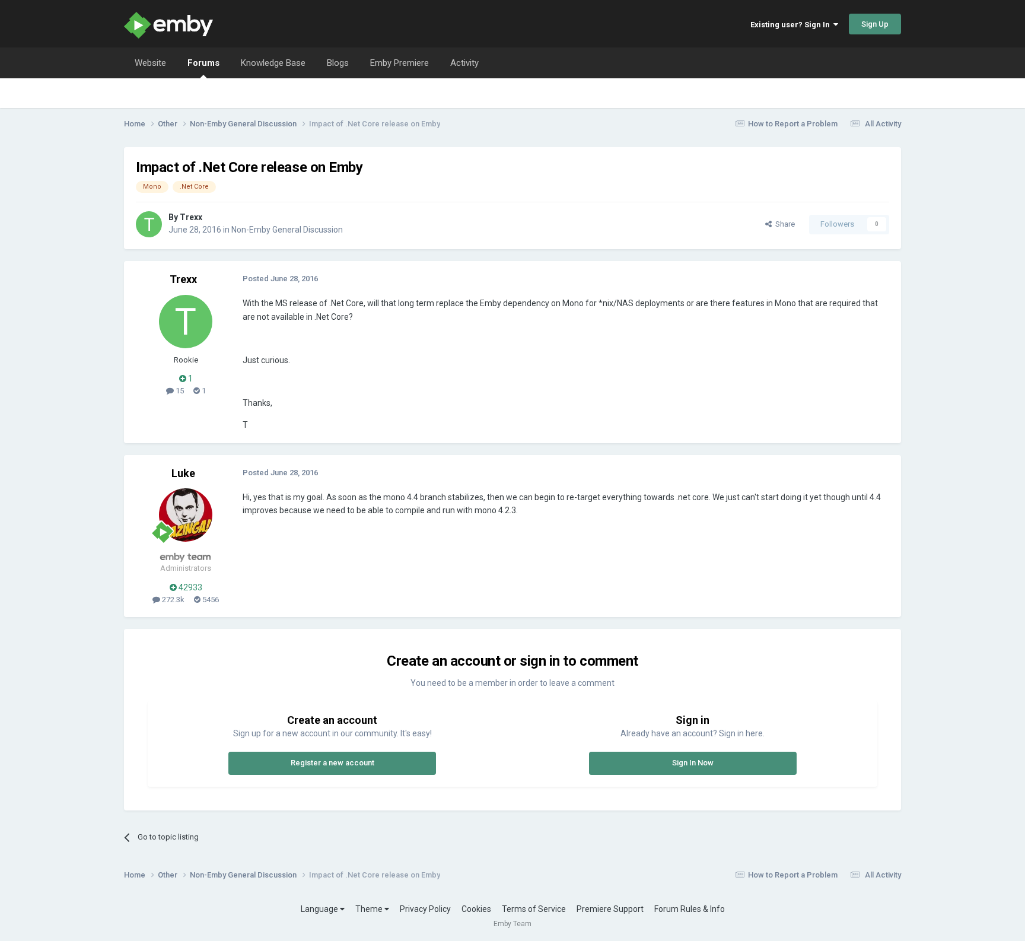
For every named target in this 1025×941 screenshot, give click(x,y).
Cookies (476, 909)
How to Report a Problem (793, 123)
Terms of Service (534, 909)
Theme (369, 909)
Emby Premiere (399, 63)
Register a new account (332, 762)
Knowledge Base (273, 63)
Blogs (338, 63)
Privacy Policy (425, 909)
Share (783, 224)
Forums (203, 63)
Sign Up (875, 24)
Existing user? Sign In (791, 24)
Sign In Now (693, 762)
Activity (464, 63)
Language (320, 909)
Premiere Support (610, 909)
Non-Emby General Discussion (287, 229)
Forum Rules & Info (689, 909)
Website (150, 63)
